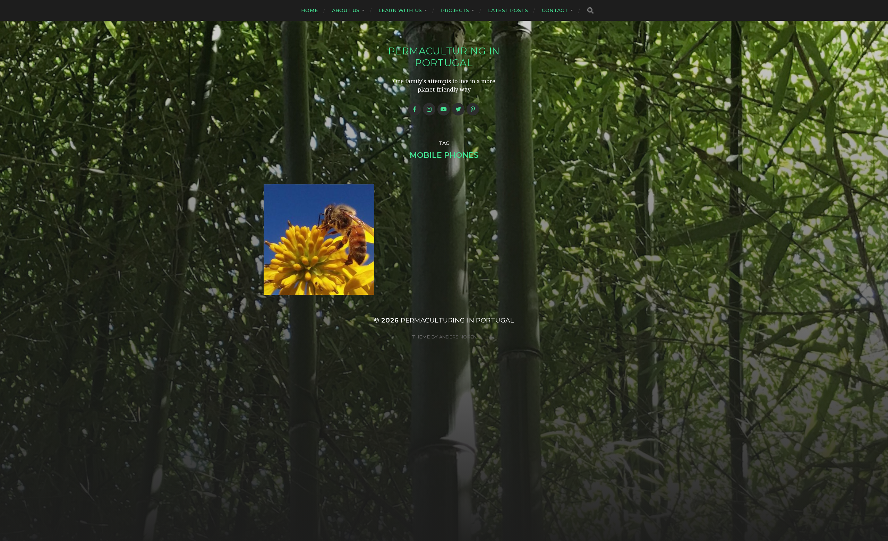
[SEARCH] (590, 10)
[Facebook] (414, 109)
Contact (555, 10)
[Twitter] (458, 109)
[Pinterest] (473, 109)
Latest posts (508, 10)
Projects (455, 10)
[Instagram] (429, 109)
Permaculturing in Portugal (444, 57)
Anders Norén (458, 337)
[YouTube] (443, 109)
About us (345, 10)
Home (309, 10)
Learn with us (400, 10)
